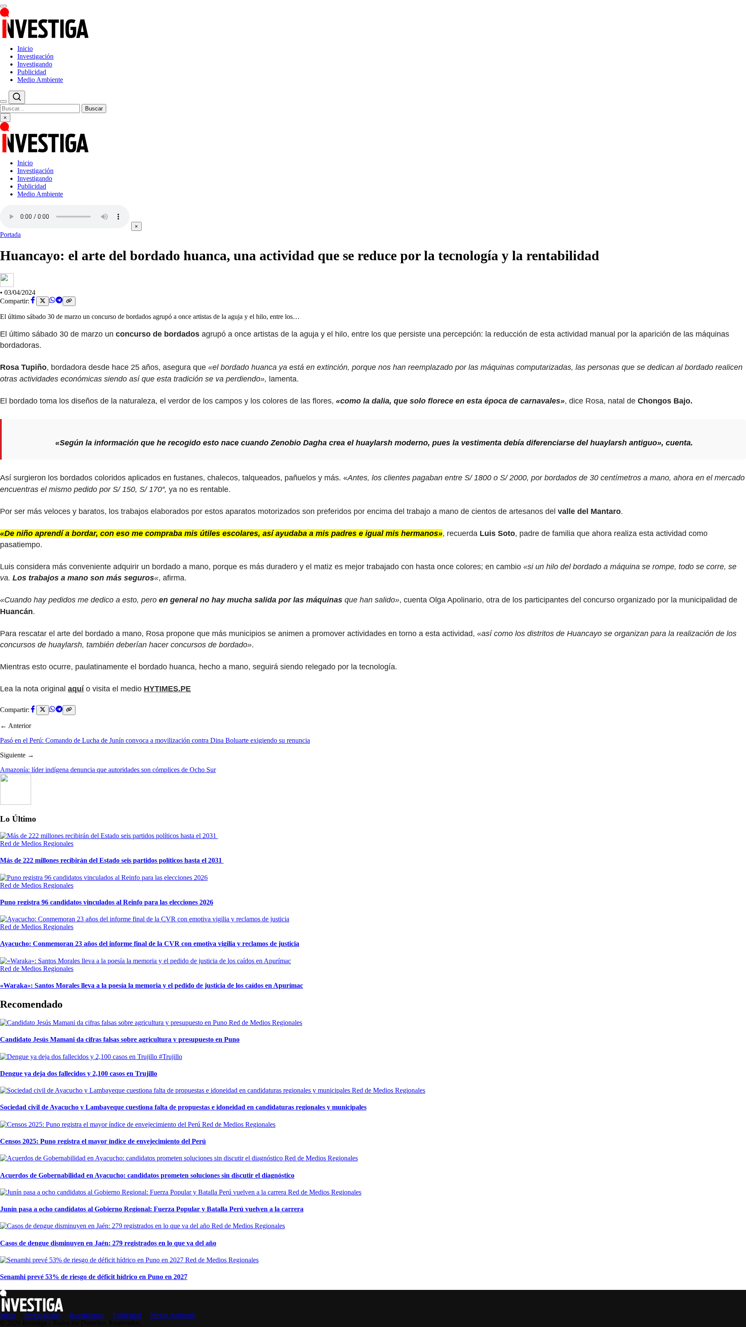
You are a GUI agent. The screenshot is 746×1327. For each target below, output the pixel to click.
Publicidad (31, 72)
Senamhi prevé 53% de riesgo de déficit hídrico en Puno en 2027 (93, 1276)
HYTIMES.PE (167, 688)
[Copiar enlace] (69, 301)
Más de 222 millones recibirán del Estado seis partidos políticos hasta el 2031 (112, 860)
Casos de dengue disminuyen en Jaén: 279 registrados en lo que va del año (108, 1243)
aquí (76, 688)
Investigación (35, 56)
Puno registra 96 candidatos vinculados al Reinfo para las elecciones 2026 (106, 902)
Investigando (34, 64)
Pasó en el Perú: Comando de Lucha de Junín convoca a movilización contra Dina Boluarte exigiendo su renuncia (155, 740)
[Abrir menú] (3, 6)
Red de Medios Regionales (36, 843)
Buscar (94, 108)
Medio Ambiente (40, 79)
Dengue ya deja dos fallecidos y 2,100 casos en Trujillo (78, 1073)
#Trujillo (170, 1056)
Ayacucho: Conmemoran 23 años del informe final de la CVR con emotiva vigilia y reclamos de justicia (149, 943)
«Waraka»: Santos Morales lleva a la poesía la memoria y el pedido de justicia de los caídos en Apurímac (151, 985)
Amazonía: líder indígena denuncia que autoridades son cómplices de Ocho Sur (108, 769)
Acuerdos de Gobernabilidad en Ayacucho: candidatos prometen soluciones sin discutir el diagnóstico (147, 1175)
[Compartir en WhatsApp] (52, 301)
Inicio (25, 48)
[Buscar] (3, 101)
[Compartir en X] (42, 301)
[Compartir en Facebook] (32, 301)
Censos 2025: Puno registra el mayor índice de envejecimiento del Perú (103, 1141)
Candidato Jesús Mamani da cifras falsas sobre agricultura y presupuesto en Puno (120, 1039)
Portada (10, 234)
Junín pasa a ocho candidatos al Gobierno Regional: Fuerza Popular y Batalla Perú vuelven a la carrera (151, 1209)
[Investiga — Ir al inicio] (373, 23)
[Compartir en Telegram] (59, 301)
